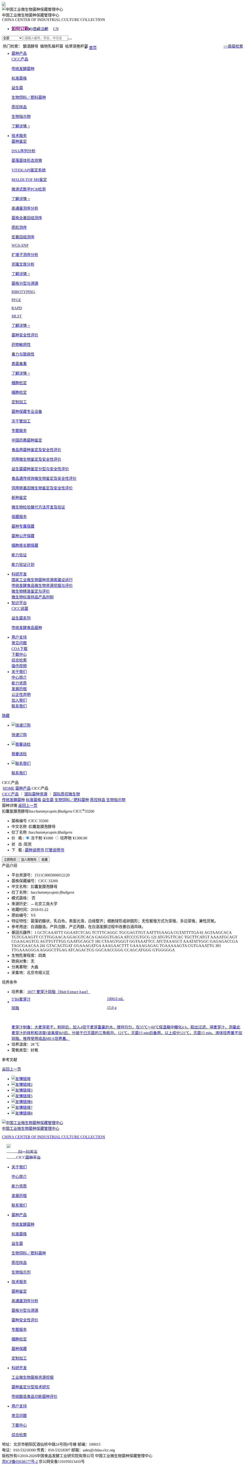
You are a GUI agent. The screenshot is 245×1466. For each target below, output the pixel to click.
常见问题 (19, 643)
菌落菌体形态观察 (26, 161)
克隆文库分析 (22, 264)
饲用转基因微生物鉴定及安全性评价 (42, 488)
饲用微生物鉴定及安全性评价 (36, 459)
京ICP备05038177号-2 (20, 1462)
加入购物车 (29, 859)
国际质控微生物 (66, 794)
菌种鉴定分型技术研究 (30, 1387)
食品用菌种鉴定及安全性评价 (36, 450)
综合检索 (19, 660)
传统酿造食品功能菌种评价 (34, 1397)
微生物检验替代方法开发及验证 (38, 507)
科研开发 (19, 574)
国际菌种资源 (35, 794)
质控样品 (19, 107)
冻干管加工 (21, 421)
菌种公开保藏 (22, 536)
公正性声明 (21, 695)
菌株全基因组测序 (26, 218)
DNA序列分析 (23, 151)
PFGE (16, 300)
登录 (37, 29)
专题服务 (19, 1330)
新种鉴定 (19, 498)
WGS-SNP (19, 245)
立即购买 (10, 859)
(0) (31, 29)
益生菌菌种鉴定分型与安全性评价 (40, 469)
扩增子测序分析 (24, 255)
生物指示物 (21, 117)
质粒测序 (19, 227)
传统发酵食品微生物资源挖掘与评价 (42, 586)
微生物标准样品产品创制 (32, 597)
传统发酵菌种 (22, 69)
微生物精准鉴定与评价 (30, 591)
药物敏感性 (21, 345)
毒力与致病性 (22, 354)
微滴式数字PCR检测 (28, 189)
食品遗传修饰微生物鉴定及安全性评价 (44, 478)
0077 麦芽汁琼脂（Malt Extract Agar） (58, 992)
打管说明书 (54, 850)
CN (56, 29)
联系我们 (19, 706)
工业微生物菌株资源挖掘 (32, 1377)
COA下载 (19, 649)
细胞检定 (19, 392)
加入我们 (19, 700)
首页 (93, 48)
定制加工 (19, 1358)
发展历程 (19, 689)
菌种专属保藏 (22, 526)
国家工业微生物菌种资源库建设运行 (42, 580)
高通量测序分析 (24, 1301)
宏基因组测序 (22, 237)
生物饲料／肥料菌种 (28, 97)
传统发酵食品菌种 (26, 628)
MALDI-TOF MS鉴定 (29, 180)
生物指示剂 (21, 1272)
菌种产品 (19, 53)
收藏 (44, 859)
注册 (44, 29)
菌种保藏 (19, 1349)
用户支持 (19, 637)
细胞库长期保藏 (24, 545)
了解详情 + (20, 126)
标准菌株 (19, 78)
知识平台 (19, 603)
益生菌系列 (21, 618)
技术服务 (19, 136)
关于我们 (19, 672)
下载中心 (19, 654)
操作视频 (19, 666)
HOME (8, 788)
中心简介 (19, 677)
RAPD (16, 308)
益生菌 (17, 88)
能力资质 (19, 683)
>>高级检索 (233, 46)
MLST (16, 316)
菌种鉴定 (19, 1291)
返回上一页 (27, 806)
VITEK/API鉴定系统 (28, 170)
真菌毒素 (19, 364)
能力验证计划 (22, 565)
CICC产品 (10, 794)
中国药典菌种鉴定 (26, 440)
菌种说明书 (34, 850)
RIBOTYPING (23, 292)
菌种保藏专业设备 (26, 412)
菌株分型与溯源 (24, 1310)
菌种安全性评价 (24, 1320)
